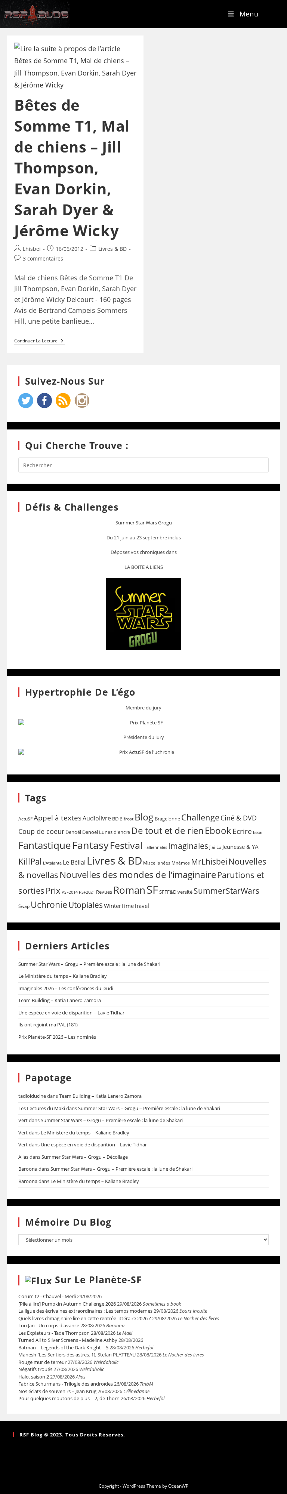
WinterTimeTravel (126, 905)
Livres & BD (112, 248)
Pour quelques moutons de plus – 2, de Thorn (69, 1398)
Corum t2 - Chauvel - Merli (47, 1296)
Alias (23, 1156)
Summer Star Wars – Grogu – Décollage (84, 1156)
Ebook (218, 831)
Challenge (200, 817)
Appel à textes (57, 818)
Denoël (73, 832)
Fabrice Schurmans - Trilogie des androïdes (65, 1383)
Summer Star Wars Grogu (143, 522)
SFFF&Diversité (175, 891)
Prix (53, 890)
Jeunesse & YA (240, 846)
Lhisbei (32, 248)
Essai (257, 832)
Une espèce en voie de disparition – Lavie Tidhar (71, 1012)
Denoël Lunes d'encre (106, 832)
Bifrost (126, 819)
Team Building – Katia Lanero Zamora (59, 1000)
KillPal (30, 861)
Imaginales (188, 846)
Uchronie (49, 905)
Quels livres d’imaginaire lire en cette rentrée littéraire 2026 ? (84, 1318)
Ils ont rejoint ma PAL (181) (48, 1024)
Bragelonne (167, 818)
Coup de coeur (41, 831)
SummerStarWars (226, 890)
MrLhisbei (209, 861)
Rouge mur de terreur (42, 1362)
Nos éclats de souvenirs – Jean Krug (57, 1391)
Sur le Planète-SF (98, 1279)
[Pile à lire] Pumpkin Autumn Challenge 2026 (67, 1303)
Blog (144, 816)
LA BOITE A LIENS (143, 567)
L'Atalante (52, 863)
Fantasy (90, 845)
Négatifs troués (35, 1369)
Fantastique (44, 845)
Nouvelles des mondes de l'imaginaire (137, 875)
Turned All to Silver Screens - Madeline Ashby (67, 1340)
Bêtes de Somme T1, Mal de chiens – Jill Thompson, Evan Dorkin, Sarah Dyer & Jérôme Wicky (72, 168)
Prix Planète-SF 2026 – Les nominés (57, 1037)
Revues (104, 891)
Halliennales (155, 847)
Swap (24, 906)
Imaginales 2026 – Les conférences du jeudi (65, 988)
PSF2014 (70, 892)
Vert (23, 1120)
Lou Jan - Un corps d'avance (48, 1325)
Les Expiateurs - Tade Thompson (54, 1333)
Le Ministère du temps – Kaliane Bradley (62, 976)
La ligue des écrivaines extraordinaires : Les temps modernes (85, 1310)
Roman (129, 890)
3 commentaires (43, 258)
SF (152, 889)
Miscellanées (156, 863)
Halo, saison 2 (33, 1376)
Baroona (27, 1168)
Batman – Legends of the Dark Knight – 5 (63, 1347)
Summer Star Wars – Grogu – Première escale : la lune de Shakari (89, 964)
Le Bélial (74, 862)
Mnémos (181, 863)
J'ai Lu (215, 847)
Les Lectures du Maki (41, 1108)
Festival (126, 845)
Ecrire (242, 831)
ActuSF (25, 819)
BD (115, 818)
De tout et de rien (167, 830)
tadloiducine (32, 1096)
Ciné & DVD (238, 817)
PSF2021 (87, 892)
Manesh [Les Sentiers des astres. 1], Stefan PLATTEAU (77, 1354)
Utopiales (85, 905)
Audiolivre (97, 818)
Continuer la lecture (39, 341)
